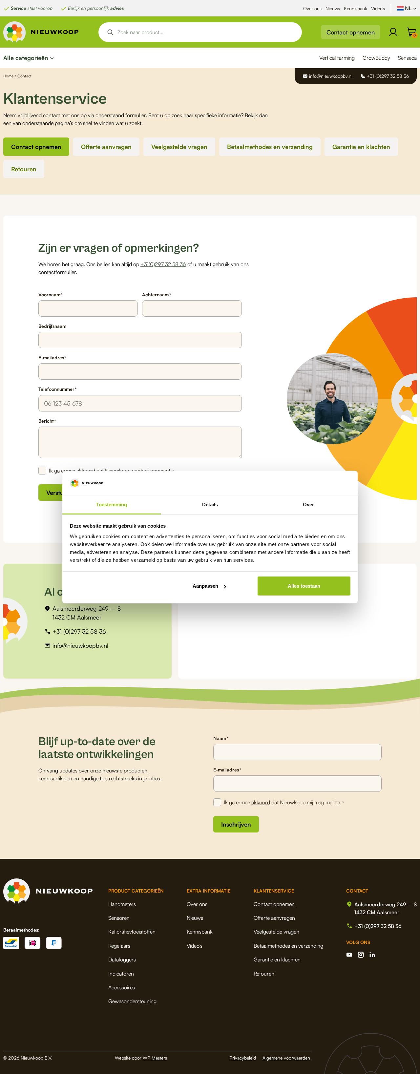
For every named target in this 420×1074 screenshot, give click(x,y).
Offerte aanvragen (106, 146)
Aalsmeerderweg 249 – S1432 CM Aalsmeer (86, 613)
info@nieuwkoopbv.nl (80, 645)
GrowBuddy (376, 57)
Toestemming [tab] (111, 504)
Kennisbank (355, 8)
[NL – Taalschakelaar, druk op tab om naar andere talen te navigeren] (407, 8)
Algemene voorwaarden (286, 1058)
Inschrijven (236, 824)
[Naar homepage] (41, 32)
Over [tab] (308, 504)
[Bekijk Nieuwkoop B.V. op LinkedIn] (372, 955)
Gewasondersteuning (132, 1001)
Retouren (23, 169)
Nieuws (333, 8)
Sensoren (119, 918)
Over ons (312, 8)
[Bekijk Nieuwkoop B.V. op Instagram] (361, 955)
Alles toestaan (304, 586)
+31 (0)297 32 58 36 (79, 631)
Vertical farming (337, 57)
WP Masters (155, 1058)
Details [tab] (210, 504)
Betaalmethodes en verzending (270, 146)
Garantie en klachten (361, 146)
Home (8, 76)
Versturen (59, 492)
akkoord (260, 802)
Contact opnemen (350, 32)
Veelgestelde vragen (179, 146)
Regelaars (119, 945)
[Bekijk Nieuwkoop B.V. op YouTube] (349, 955)
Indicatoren (121, 973)
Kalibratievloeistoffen (132, 931)
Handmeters (122, 904)
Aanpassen (205, 586)
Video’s (378, 8)
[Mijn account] (393, 32)
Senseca (407, 57)
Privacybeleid (242, 1058)
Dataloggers (122, 959)
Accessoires (121, 987)
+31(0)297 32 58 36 (163, 264)
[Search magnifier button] (110, 32)
